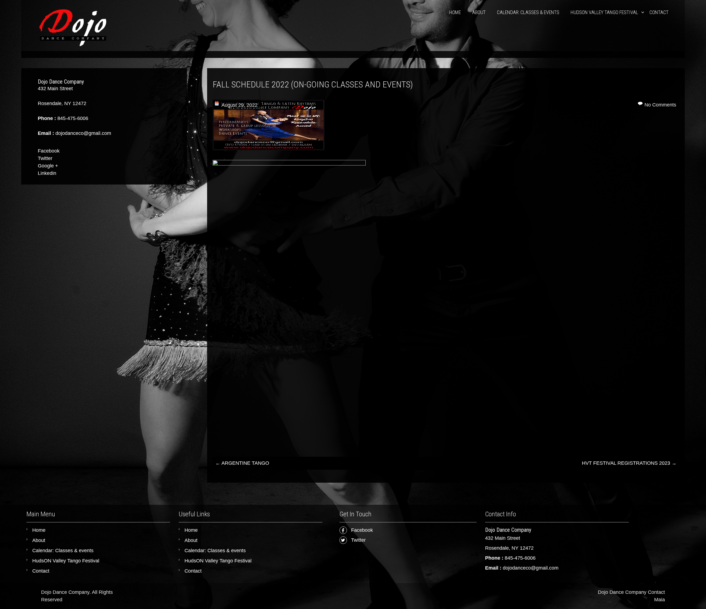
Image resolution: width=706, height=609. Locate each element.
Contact (658, 12)
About (479, 12)
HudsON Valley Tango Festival (604, 12)
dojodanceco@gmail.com (530, 568)
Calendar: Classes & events (528, 12)
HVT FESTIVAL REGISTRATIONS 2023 (629, 463)
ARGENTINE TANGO (242, 463)
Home (455, 12)
